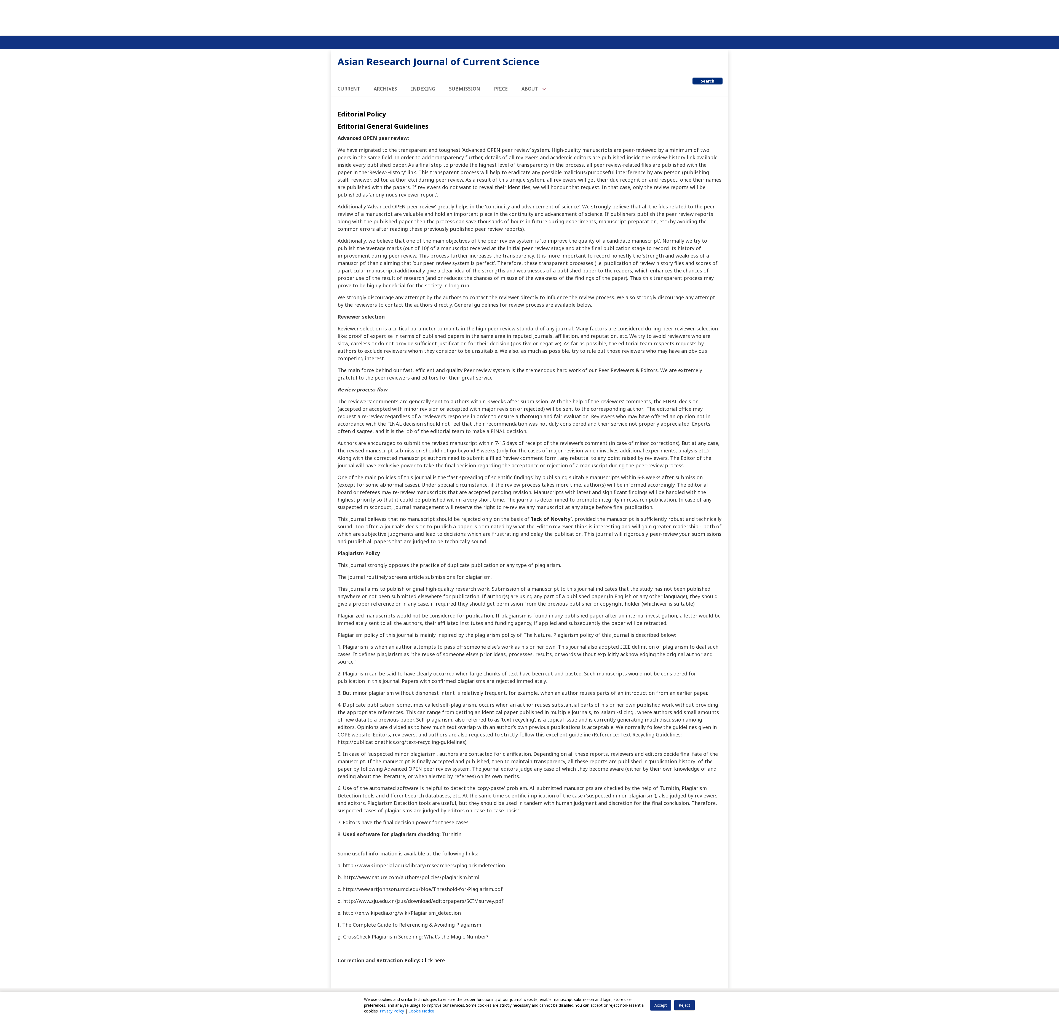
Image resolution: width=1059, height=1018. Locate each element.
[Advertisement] (529, 16)
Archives (385, 89)
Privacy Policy (392, 1011)
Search (707, 81)
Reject (684, 1005)
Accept (660, 1005)
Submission (464, 89)
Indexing (423, 89)
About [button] (530, 89)
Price (501, 89)
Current (349, 89)
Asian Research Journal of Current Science (438, 61)
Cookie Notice (421, 1011)
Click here (433, 960)
